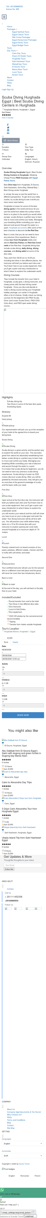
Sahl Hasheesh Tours (21, 61)
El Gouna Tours (18, 66)
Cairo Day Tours (19, 53)
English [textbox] (7, 1143)
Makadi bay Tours (19, 64)
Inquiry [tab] (15, 642)
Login (4, 89)
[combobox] (23, 1143)
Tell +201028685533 (14, 6)
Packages (11, 29)
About (9, 77)
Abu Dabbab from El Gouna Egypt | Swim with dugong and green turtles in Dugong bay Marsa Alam (21, 753)
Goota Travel (24, 1163)
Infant (4, 695)
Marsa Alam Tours (20, 69)
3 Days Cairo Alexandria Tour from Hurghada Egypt (19, 810)
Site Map (10, 1128)
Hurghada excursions (18, 227)
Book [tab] (6, 642)
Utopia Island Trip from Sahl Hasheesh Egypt (21, 839)
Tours (9, 47)
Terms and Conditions (16, 1120)
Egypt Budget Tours (20, 45)
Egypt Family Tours (20, 42)
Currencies (6, 1151)
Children (6, 679)
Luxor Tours (17, 72)
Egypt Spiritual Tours (20, 31)
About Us (11, 1109)
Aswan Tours (17, 74)
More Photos (12, 140)
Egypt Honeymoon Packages (24, 39)
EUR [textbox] (6, 1155)
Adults (5, 663)
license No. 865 (12, 9)
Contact (10, 80)
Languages (6, 1139)
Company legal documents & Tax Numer (24, 1111)
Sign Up (10, 89)
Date (4, 646)
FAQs (9, 82)
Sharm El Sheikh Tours (21, 56)
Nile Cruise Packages (21, 37)
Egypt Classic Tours (20, 34)
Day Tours (11, 50)
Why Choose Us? (14, 1114)
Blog (9, 85)
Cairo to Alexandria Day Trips (17, 782)
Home (9, 26)
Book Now (23, 715)
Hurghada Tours (19, 58)
